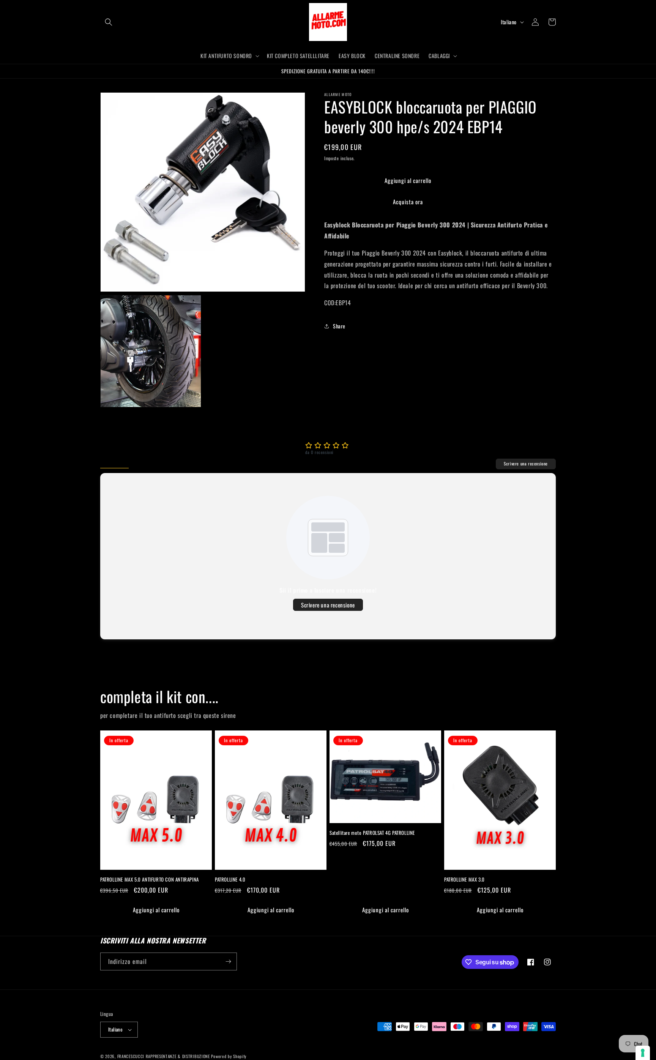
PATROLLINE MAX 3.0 (464, 879)
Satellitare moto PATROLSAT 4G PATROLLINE (372, 833)
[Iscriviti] (228, 961)
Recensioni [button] (114, 464)
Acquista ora (408, 201)
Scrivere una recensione (526, 464)
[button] (108, 22)
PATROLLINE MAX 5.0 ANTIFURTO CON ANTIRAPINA (149, 879)
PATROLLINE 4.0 (230, 879)
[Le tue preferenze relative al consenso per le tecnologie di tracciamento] (643, 1053)
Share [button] (339, 326)
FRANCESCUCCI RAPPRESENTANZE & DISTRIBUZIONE (164, 1056)
